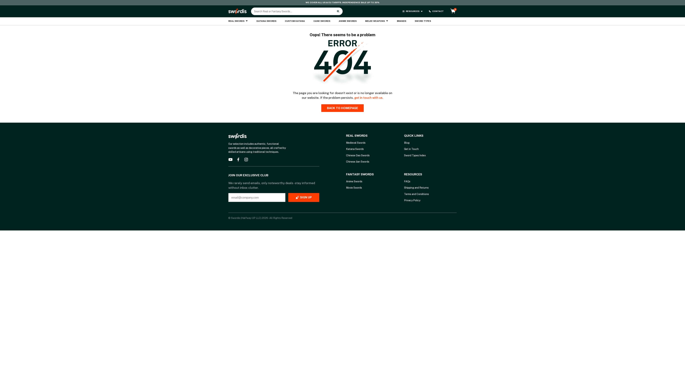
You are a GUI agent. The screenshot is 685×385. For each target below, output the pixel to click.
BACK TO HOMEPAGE (342, 108)
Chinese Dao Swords (358, 155)
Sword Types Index (415, 155)
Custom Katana (295, 21)
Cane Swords (321, 21)
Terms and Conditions (416, 194)
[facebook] (238, 159)
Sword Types (423, 21)
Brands (401, 21)
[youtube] (230, 159)
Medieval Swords (356, 142)
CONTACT (438, 11)
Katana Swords (266, 21)
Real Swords (236, 21)
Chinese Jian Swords (357, 161)
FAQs (407, 181)
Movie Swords (354, 187)
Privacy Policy (412, 200)
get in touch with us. (368, 97)
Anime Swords (348, 21)
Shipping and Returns (416, 187)
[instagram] (246, 159)
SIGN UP (306, 197)
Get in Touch (411, 149)
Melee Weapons (375, 21)
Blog (407, 142)
